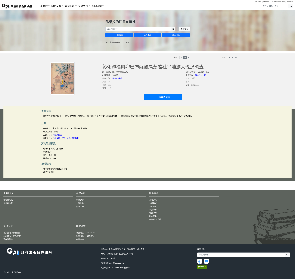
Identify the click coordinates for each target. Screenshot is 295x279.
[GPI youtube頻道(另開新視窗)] (207, 261)
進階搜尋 (184, 29)
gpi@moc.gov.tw (117, 263)
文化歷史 (153, 206)
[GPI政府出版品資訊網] (17, 6)
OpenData (91, 233)
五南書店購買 (163, 97)
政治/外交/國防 (155, 219)
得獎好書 (80, 200)
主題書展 (80, 203)
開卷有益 (56, 6)
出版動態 (43, 6)
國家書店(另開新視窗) (12, 233)
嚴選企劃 (70, 6)
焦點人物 (80, 206)
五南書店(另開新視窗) (12, 236)
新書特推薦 (8, 203)
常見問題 (80, 233)
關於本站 (266, 2)
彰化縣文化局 (200, 75)
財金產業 (153, 216)
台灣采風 (153, 200)
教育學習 (153, 210)
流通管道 (83, 6)
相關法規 (80, 236)
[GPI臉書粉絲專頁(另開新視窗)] (200, 261)
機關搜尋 (176, 35)
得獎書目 (90, 236)
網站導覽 (258, 2)
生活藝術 (153, 203)
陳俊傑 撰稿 (117, 78)
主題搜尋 (119, 35)
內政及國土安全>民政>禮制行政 (66, 138)
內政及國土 (57, 135)
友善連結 (80, 239)
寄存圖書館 (8, 239)
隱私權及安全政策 (278, 2)
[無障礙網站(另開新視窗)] (202, 267)
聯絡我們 (290, 2)
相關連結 (97, 6)
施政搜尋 (147, 35)
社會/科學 (153, 213)
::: (35, 6)
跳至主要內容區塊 (6, 1)
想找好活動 (8, 200)
